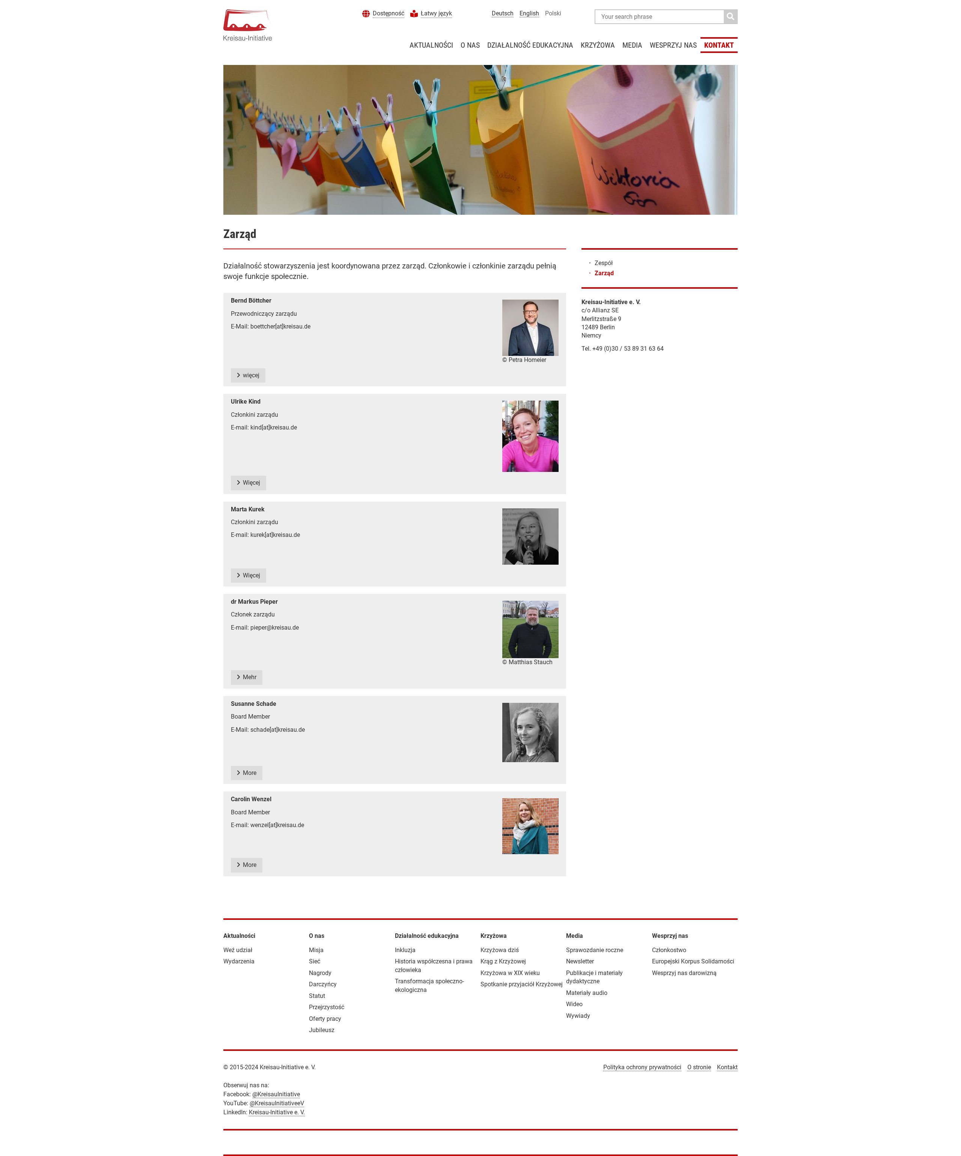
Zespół (604, 263)
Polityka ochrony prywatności (642, 1067)
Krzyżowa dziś (499, 950)
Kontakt (719, 45)
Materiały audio (586, 992)
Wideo (574, 1004)
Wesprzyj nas (673, 45)
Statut (317, 995)
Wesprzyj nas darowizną (684, 973)
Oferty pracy (325, 1018)
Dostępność (388, 13)
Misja (316, 950)
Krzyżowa (598, 45)
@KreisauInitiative (276, 1094)
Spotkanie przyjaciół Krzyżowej (521, 984)
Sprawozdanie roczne (594, 950)
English (529, 13)
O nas (470, 45)
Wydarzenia (239, 961)
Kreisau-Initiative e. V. (277, 1112)
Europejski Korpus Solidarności (693, 961)
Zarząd (604, 273)
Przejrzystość (326, 1007)
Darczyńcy (323, 984)
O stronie (699, 1067)
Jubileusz (321, 1030)
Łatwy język (436, 13)
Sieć (314, 961)
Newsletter (580, 961)
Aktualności (431, 45)
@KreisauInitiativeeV (277, 1103)
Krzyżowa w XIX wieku (510, 973)
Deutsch (503, 13)
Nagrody (320, 973)
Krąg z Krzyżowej (503, 961)
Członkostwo (669, 950)
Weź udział (237, 950)
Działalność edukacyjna (530, 45)
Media (632, 45)
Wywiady (578, 1015)
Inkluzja (405, 950)
